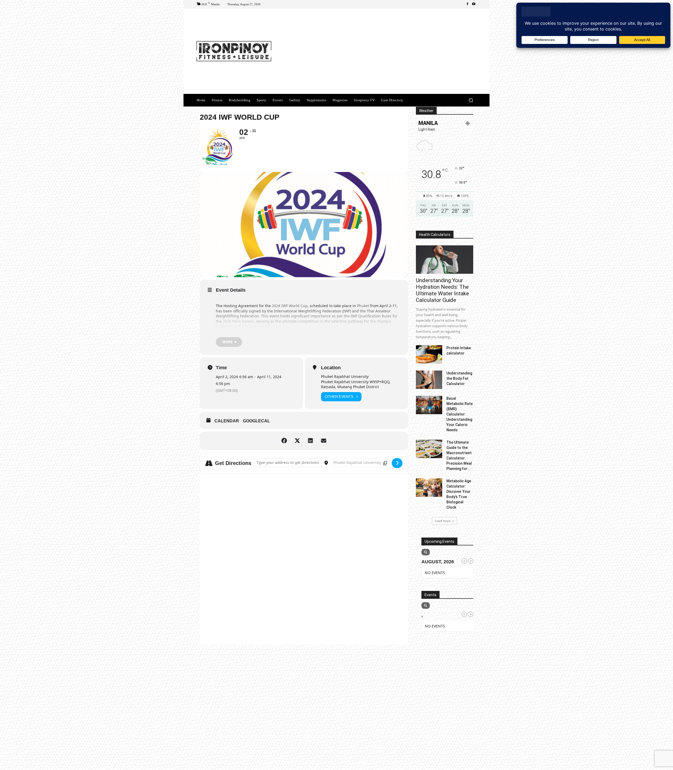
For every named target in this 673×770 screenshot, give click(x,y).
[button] (471, 100)
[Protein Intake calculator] (429, 354)
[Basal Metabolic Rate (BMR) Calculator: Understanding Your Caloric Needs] (429, 405)
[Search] (425, 552)
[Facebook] (467, 4)
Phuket (363, 305)
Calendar (227, 421)
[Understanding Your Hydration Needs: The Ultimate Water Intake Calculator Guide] (444, 259)
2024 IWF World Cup (290, 305)
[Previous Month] (464, 561)
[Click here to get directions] (397, 463)
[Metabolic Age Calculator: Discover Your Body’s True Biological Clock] (429, 487)
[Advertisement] (380, 52)
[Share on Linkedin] (310, 440)
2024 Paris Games (238, 321)
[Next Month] (470, 561)
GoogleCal (256, 421)
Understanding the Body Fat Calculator (459, 378)
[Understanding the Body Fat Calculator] (429, 380)
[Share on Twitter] (297, 440)
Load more (443, 521)
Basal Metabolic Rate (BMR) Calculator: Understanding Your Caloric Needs (459, 414)
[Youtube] (474, 4)
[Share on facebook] (284, 440)
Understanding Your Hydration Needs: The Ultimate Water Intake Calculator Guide (442, 290)
